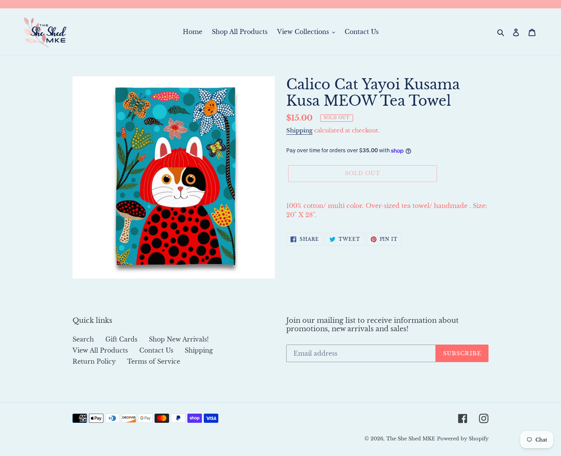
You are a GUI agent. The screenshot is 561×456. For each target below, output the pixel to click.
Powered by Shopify (462, 438)
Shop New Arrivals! (179, 339)
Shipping (299, 130)
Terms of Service (153, 361)
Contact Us (156, 350)
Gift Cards (121, 339)
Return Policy (94, 361)
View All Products (100, 350)
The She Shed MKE (410, 438)
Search (83, 339)
